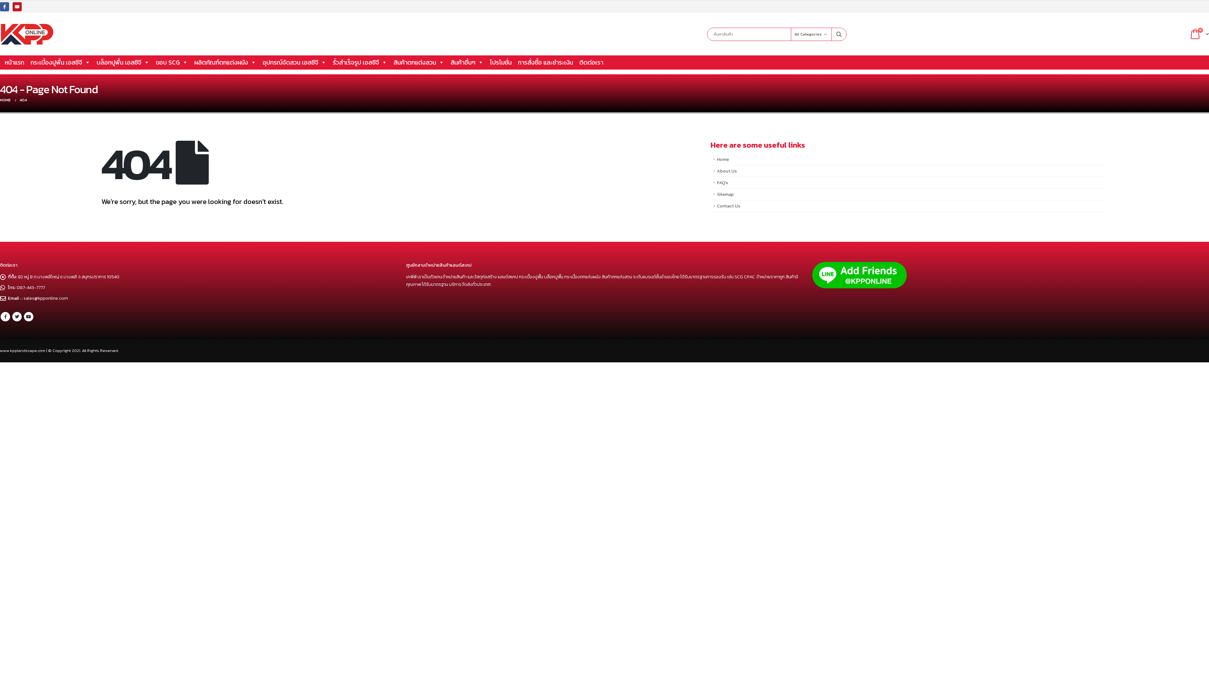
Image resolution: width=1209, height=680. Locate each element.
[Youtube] (17, 6)
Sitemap (725, 194)
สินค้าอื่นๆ (463, 62)
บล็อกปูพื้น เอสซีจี (119, 62)
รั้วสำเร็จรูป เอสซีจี (356, 62)
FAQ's (722, 182)
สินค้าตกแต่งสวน (415, 62)
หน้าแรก (14, 62)
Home (723, 159)
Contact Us (728, 205)
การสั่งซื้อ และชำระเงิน (545, 62)
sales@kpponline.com (46, 298)
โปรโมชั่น (501, 62)
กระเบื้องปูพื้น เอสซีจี (56, 62)
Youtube (28, 316)
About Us (727, 170)
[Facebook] (4, 6)
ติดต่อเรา (591, 62)
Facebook (5, 316)
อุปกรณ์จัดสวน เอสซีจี (290, 62)
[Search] (839, 34)
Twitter (17, 316)
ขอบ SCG (168, 62)
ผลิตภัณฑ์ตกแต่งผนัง (221, 62)
